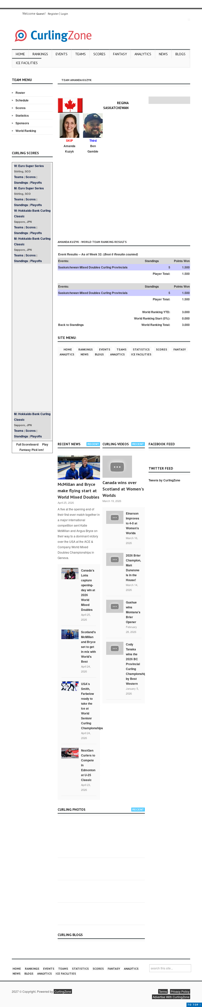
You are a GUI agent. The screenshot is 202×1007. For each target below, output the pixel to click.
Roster (20, 92)
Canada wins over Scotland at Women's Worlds (123, 489)
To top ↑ (194, 1004)
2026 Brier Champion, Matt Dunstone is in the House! (133, 567)
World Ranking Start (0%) (151, 318)
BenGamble (92, 149)
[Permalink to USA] (70, 685)
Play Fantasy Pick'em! (34, 447)
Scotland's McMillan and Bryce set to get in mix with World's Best (88, 647)
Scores (99, 54)
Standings (21, 182)
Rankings (40, 54)
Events (61, 54)
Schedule (22, 100)
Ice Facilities (27, 63)
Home (20, 54)
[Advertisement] (32, 337)
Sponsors (22, 123)
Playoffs (36, 182)
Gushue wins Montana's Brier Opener (133, 612)
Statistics (22, 115)
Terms (163, 991)
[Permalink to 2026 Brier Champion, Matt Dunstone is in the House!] (114, 558)
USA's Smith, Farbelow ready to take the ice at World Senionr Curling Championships (92, 706)
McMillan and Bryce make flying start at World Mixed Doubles (78, 490)
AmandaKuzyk (69, 149)
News (163, 54)
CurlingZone (62, 991)
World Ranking (26, 130)
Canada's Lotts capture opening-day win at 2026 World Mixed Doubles (88, 590)
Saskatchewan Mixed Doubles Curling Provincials (93, 267)
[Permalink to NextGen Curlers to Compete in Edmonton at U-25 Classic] (70, 752)
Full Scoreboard (27, 444)
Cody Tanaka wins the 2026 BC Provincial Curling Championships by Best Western (137, 664)
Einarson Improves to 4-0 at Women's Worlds (132, 523)
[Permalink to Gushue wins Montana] (114, 605)
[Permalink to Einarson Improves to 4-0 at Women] (114, 516)
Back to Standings (71, 324)
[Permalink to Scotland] (70, 634)
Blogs (180, 54)
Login (64, 13)
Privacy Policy (180, 991)
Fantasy (120, 54)
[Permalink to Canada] (70, 573)
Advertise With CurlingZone (171, 997)
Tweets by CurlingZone (164, 480)
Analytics (143, 54)
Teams (80, 54)
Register (53, 13)
